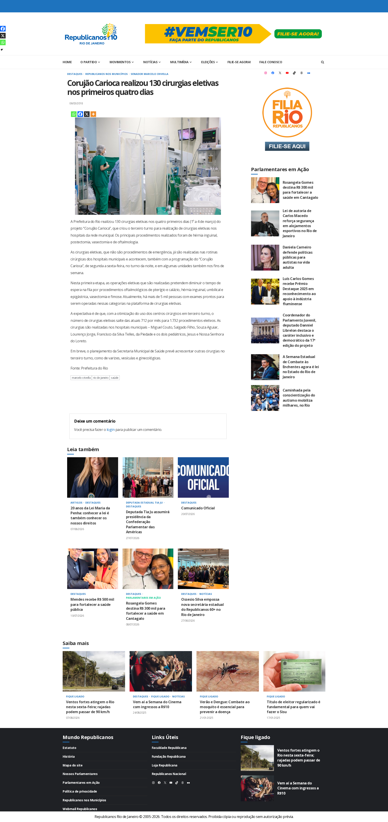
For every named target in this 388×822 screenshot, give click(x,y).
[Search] (322, 62)
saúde (114, 377)
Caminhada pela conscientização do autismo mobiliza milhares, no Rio (265, 398)
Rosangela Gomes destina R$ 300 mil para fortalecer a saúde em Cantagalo (148, 569)
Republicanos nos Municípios (106, 74)
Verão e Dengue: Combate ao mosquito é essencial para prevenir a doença (227, 671)
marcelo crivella (81, 377)
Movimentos (120, 62)
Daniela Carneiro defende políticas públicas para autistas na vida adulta (265, 258)
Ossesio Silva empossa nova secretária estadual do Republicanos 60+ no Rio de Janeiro (203, 569)
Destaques (75, 74)
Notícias (150, 62)
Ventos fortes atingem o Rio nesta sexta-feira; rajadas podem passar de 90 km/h (94, 671)
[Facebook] (80, 114)
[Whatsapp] (74, 114)
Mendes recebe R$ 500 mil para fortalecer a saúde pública (92, 569)
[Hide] (2, 50)
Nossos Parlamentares (80, 774)
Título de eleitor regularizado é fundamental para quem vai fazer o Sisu (294, 671)
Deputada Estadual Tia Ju (144, 502)
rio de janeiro (100, 377)
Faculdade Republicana (169, 748)
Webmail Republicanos (80, 809)
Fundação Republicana (169, 756)
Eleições (208, 62)
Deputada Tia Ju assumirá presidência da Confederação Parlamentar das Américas (148, 477)
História (69, 756)
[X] (87, 114)
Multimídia (179, 62)
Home (67, 62)
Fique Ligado (75, 696)
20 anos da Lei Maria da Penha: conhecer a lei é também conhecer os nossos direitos (92, 477)
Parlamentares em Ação (143, 597)
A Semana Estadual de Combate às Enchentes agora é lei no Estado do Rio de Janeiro (265, 367)
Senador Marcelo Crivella (149, 74)
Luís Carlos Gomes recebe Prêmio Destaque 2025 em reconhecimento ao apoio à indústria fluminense (265, 292)
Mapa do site (72, 765)
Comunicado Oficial (203, 477)
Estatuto (69, 748)
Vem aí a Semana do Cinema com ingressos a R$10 (161, 671)
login (111, 429)
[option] (93, 689)
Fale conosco (270, 62)
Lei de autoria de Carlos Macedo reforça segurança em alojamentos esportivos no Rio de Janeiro (265, 223)
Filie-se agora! (239, 62)
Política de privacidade (80, 791)
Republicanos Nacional (169, 774)
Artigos (77, 502)
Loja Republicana (164, 765)
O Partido (88, 62)
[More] (93, 114)
